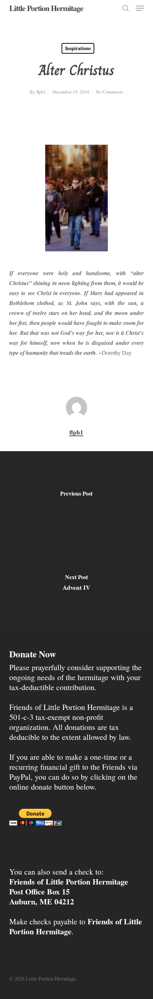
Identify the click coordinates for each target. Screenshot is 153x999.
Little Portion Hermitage (46, 8)
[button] (140, 8)
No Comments (109, 92)
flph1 (41, 92)
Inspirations (78, 48)
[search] (125, 8)
